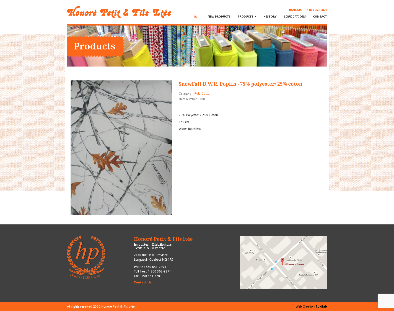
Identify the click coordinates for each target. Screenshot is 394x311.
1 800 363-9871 (317, 10)
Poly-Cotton (202, 93)
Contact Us (142, 282)
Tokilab (321, 306)
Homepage (196, 16)
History (270, 16)
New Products (219, 16)
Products (246, 16)
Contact (320, 16)
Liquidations (295, 16)
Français (295, 10)
